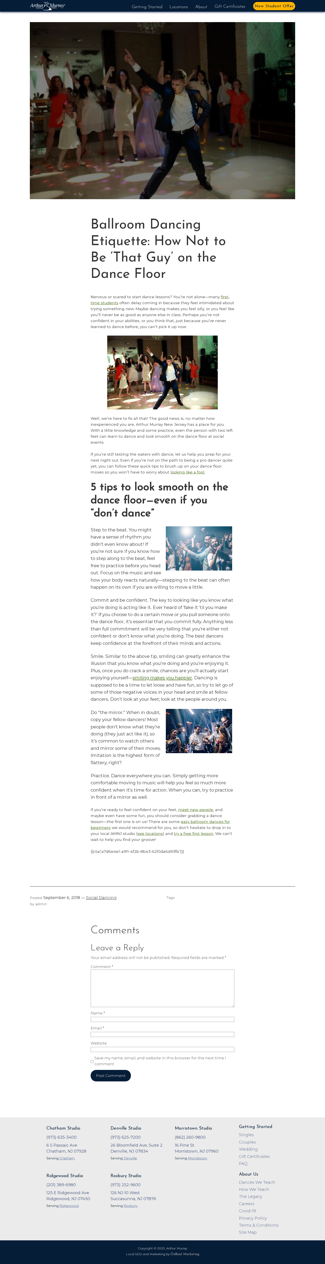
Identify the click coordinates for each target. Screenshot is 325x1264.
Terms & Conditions (259, 1225)
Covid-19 (247, 1210)
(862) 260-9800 (190, 1137)
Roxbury (131, 1206)
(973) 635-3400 (61, 1137)
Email (97, 1028)
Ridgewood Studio (64, 1176)
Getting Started (147, 7)
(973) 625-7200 (126, 1137)
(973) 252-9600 (126, 1184)
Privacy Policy (253, 1218)
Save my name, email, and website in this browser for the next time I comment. (160, 1061)
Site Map (248, 1232)
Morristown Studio (193, 1128)
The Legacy (250, 1196)
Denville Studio (126, 1128)
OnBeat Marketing (184, 1254)
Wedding (248, 1149)
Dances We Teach (257, 1182)
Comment (102, 966)
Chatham (67, 1158)
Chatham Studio (63, 1128)
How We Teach (254, 1189)
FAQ (243, 1163)
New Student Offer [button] (274, 6)
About (201, 7)
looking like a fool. (187, 472)
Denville (130, 1158)
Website (99, 1043)
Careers (246, 1203)
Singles (246, 1134)
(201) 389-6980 (61, 1184)
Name (98, 1013)
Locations (179, 7)
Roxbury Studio (126, 1176)
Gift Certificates (230, 6)
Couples (247, 1142)
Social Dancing (101, 897)
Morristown (197, 1158)
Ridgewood (68, 1206)
